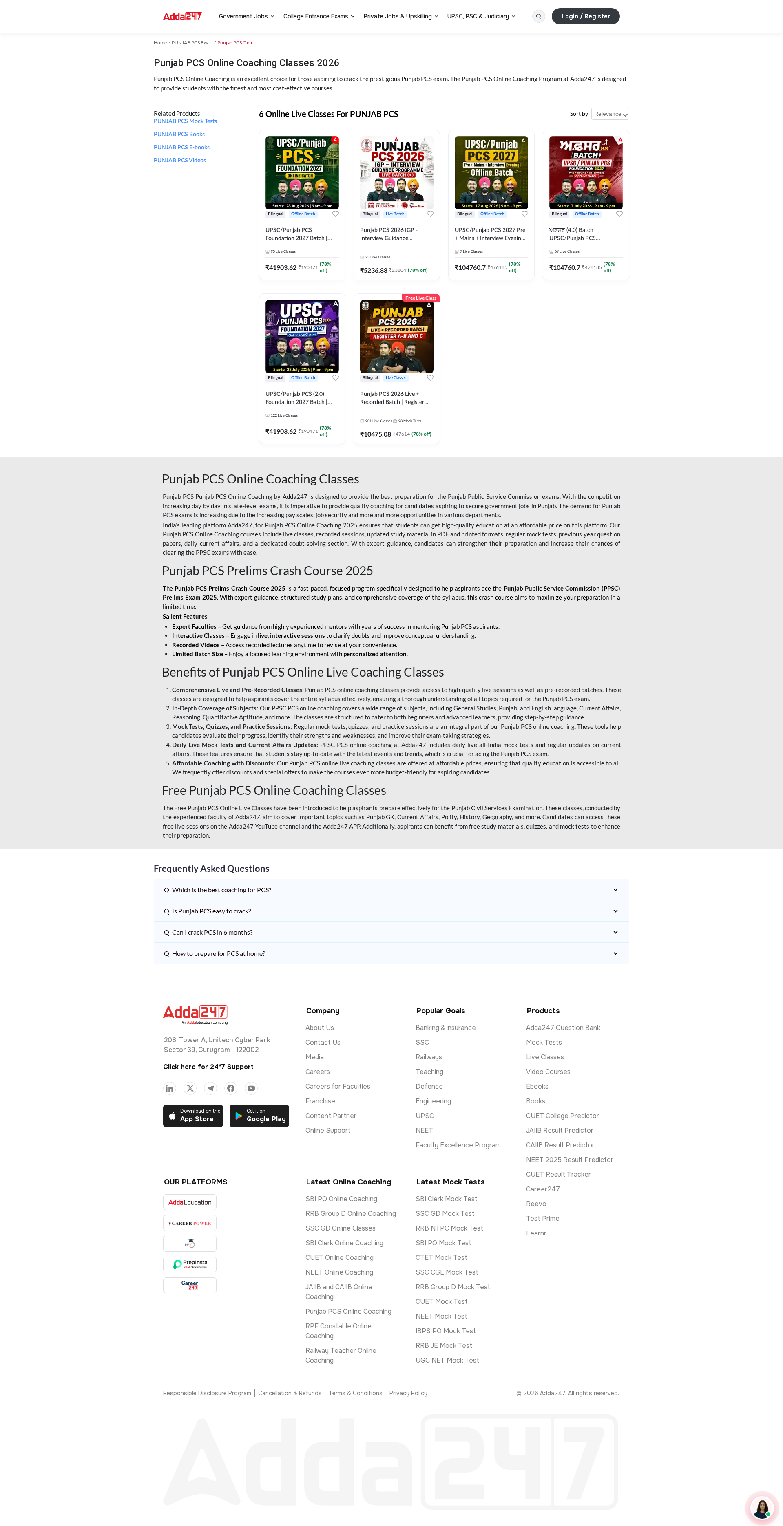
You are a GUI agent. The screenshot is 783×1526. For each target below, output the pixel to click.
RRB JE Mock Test (444, 1345)
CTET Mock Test (441, 1257)
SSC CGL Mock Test (447, 1272)
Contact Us (323, 1042)
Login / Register (586, 16)
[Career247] (190, 1285)
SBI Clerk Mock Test (447, 1199)
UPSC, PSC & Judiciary (478, 16)
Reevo (536, 1204)
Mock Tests (544, 1042)
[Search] (538, 16)
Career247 (543, 1189)
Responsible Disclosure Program (207, 1393)
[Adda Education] (190, 1202)
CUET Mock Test (442, 1301)
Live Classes (545, 1057)
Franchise (320, 1101)
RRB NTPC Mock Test (449, 1228)
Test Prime (543, 1218)
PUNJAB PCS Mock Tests (185, 121)
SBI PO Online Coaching (341, 1199)
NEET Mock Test (441, 1316)
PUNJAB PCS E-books (182, 147)
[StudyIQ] (190, 1244)
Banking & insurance (446, 1027)
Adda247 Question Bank (563, 1027)
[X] (190, 1088)
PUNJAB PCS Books (179, 134)
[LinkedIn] (169, 1088)
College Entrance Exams (315, 16)
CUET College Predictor (562, 1115)
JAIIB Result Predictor (559, 1130)
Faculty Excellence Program (458, 1145)
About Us (319, 1027)
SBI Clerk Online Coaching (344, 1243)
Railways (429, 1057)
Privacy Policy (408, 1393)
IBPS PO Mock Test (446, 1331)
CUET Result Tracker (558, 1174)
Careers (317, 1071)
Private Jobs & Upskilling (398, 16)
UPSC (425, 1115)
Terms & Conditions (356, 1393)
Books (535, 1101)
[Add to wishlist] (335, 214)
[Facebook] (230, 1088)
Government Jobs (243, 16)
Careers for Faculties (337, 1086)
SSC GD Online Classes (340, 1228)
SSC (422, 1042)
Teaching (429, 1071)
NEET (424, 1130)
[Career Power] (190, 1223)
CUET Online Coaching (339, 1257)
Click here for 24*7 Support (208, 1067)
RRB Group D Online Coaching (350, 1213)
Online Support (328, 1130)
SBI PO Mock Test (443, 1243)
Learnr (536, 1233)
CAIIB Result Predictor (560, 1145)
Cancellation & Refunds (290, 1393)
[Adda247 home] (182, 16)
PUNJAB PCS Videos (180, 160)
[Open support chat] (762, 1508)
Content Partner (330, 1115)
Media (314, 1057)
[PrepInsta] (190, 1264)
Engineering (433, 1101)
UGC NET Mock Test (447, 1360)
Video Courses (548, 1071)
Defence (429, 1086)
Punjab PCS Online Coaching (348, 1311)
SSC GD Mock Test (445, 1213)
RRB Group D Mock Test (453, 1287)
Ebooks (537, 1086)
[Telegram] (210, 1088)
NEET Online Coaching (339, 1272)
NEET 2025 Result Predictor (569, 1160)
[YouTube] (251, 1088)
